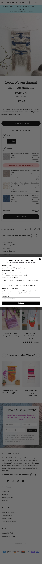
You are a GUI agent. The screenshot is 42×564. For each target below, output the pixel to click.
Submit (21, 303)
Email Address (5, 296)
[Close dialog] (40, 259)
